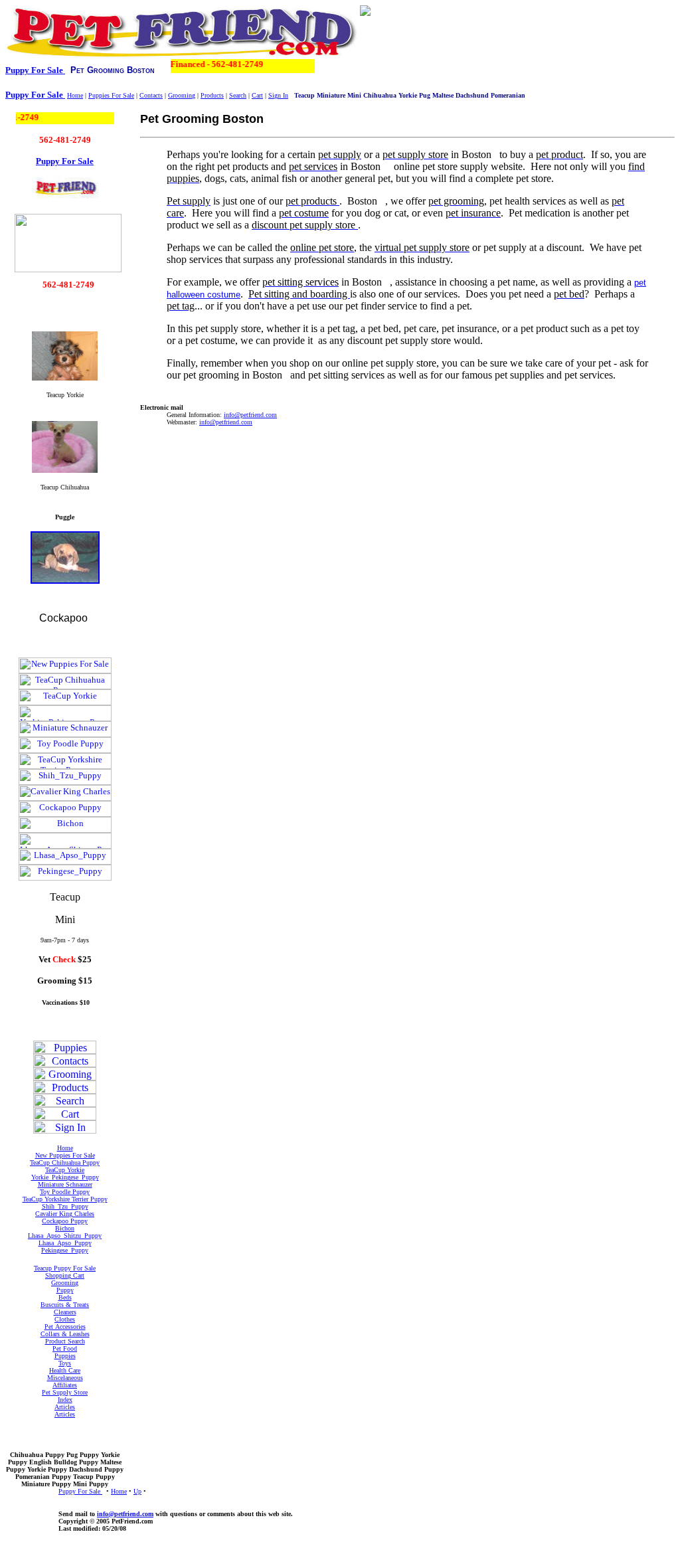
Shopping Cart (64, 1275)
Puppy (65, 1290)
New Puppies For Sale (65, 1155)
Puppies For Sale (111, 95)
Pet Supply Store (65, 1392)
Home (75, 95)
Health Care (64, 1370)
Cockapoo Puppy (65, 1221)
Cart (257, 95)
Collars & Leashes (65, 1333)
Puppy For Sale (35, 70)
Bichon (64, 1228)
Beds (65, 1297)
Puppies (65, 1355)
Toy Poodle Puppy (65, 1191)
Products (212, 95)
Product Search (65, 1341)
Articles (64, 1407)
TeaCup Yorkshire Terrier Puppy (65, 1199)
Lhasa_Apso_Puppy (65, 1243)
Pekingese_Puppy (64, 1250)
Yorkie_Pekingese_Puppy (65, 1177)
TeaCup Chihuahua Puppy (65, 1162)
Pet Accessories (65, 1326)
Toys (64, 1363)
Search (237, 95)
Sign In (278, 95)
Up (137, 1491)
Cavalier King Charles (64, 1213)
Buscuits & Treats (65, 1304)
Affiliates (64, 1385)
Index (65, 1399)
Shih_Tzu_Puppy (65, 1206)
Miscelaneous (65, 1377)
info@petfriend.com (125, 1513)
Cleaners (65, 1312)
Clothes (64, 1319)
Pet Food (64, 1348)
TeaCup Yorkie (64, 1169)
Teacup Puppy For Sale (65, 1268)
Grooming (181, 95)
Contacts (151, 95)
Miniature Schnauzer (65, 1184)
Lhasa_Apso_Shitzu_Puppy (65, 1235)
